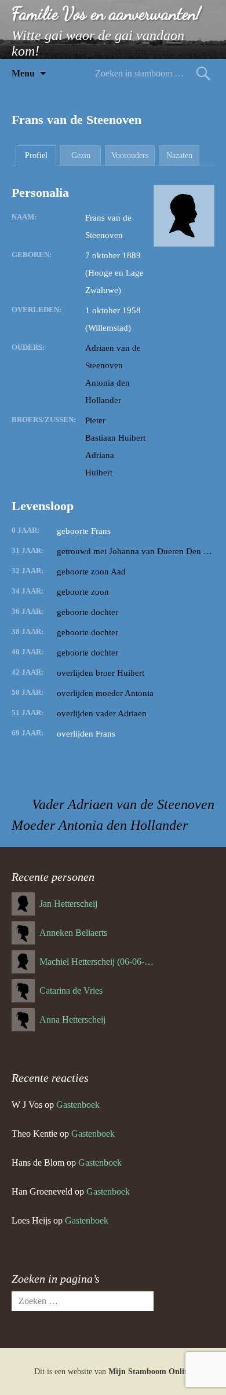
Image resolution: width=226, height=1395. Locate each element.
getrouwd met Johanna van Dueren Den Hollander (135, 551)
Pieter (95, 420)
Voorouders (129, 155)
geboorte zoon (83, 591)
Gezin (80, 155)
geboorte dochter (87, 612)
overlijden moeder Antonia (105, 693)
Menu (23, 73)
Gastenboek (78, 1105)
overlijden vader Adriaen (102, 713)
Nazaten (179, 155)
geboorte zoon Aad (91, 571)
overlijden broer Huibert (100, 673)
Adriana (99, 455)
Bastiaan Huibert (115, 437)
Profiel (36, 155)
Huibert (98, 472)
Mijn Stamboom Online (150, 1371)
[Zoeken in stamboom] (203, 73)
